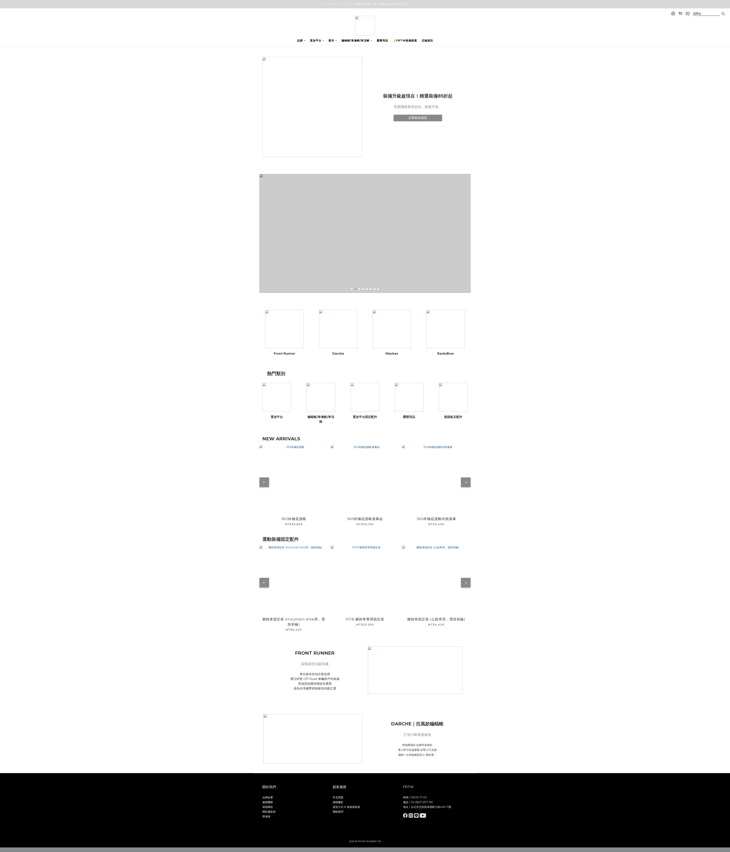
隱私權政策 (269, 811)
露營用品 (382, 40)
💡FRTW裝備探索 (405, 40)
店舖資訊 (427, 40)
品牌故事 (267, 797)
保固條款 (267, 807)
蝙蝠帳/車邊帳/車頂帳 (356, 40)
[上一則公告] (258, 4)
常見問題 (338, 797)
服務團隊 (267, 802)
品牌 (300, 40)
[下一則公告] (471, 4)
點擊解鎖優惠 (418, 118)
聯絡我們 (338, 811)
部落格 (266, 816)
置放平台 (315, 40)
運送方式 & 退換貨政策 (346, 807)
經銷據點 (338, 802)
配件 (331, 40)
